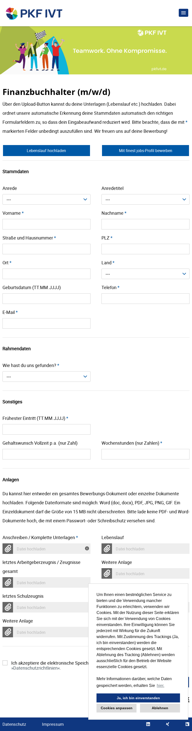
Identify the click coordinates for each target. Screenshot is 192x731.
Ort (7, 263)
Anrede (9, 188)
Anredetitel (113, 188)
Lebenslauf (113, 537)
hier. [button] (160, 685)
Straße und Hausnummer (29, 238)
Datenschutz (14, 724)
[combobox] (46, 199)
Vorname (13, 213)
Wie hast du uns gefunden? (30, 365)
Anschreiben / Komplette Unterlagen (40, 537)
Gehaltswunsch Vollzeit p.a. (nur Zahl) (40, 443)
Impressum (53, 724)
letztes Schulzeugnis (23, 596)
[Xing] (167, 724)
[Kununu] (187, 724)
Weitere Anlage (117, 562)
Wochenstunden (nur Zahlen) (132, 443)
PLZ (107, 238)
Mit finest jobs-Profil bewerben (145, 150)
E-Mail (10, 312)
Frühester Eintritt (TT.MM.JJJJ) (35, 418)
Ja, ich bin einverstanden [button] (138, 698)
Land (108, 263)
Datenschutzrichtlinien (35, 668)
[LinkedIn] (148, 724)
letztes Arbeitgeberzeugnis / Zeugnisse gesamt (41, 566)
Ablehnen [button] (160, 708)
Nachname (114, 213)
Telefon (111, 287)
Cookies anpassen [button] (116, 708)
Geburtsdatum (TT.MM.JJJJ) (31, 287)
